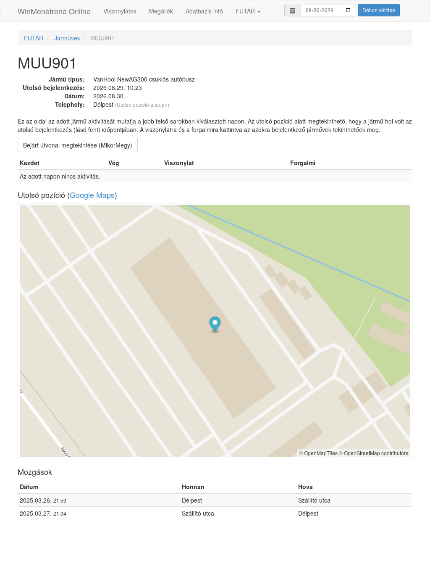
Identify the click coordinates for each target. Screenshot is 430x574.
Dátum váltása (378, 9)
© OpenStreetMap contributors (373, 452)
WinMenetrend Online (54, 10)
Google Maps (92, 194)
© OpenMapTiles (318, 452)
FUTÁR (246, 11)
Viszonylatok (119, 11)
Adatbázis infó (204, 11)
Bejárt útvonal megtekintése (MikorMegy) (77, 145)
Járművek (67, 38)
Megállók (161, 11)
